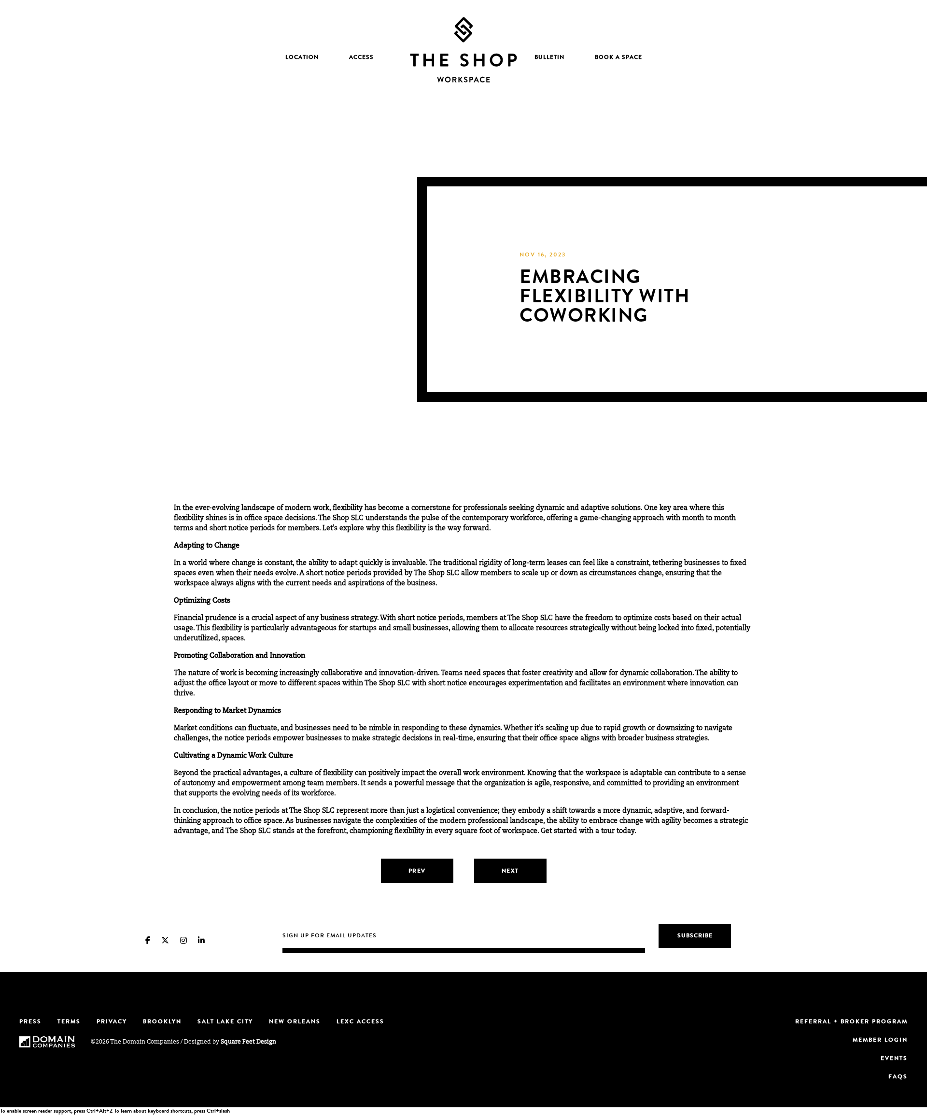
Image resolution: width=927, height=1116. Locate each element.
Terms (69, 1022)
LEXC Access (360, 1022)
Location (302, 58)
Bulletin (549, 58)
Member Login (880, 1041)
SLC (357, 518)
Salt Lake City (225, 1022)
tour (608, 831)
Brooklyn (162, 1022)
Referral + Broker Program (851, 1022)
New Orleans (295, 1022)
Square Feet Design (248, 1042)
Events (894, 1059)
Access (361, 58)
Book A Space (618, 58)
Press (30, 1022)
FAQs (898, 1077)
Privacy (112, 1022)
